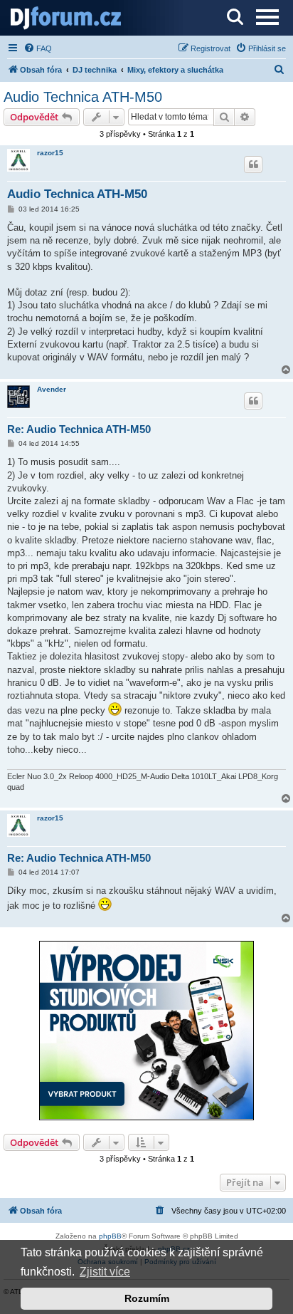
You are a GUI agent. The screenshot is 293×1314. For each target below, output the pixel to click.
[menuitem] (37, 48)
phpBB (110, 1236)
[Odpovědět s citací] (253, 164)
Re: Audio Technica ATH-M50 (79, 429)
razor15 (50, 153)
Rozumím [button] (146, 1298)
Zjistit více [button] (105, 1272)
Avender (51, 389)
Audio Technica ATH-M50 (83, 97)
